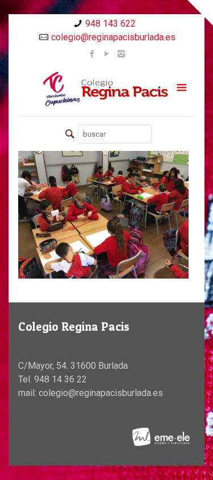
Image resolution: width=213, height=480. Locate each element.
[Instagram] (121, 54)
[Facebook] (92, 54)
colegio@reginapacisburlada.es (113, 37)
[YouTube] (106, 54)
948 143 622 (110, 23)
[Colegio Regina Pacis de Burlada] (106, 88)
